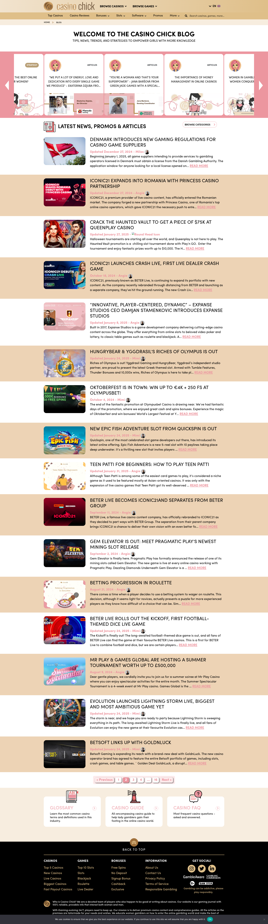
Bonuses (101, 15)
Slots (119, 15)
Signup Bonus (120, 878)
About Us (151, 867)
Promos (158, 15)
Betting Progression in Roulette (131, 583)
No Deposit (119, 873)
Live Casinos (52, 878)
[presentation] (7, 84)
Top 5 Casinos (53, 867)
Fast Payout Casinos (58, 889)
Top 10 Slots (86, 867)
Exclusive (117, 889)
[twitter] (202, 869)
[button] (200, 125)
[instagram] (191, 869)
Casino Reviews (79, 15)
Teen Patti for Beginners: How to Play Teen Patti (149, 464)
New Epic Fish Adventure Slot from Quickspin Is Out (153, 429)
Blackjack (84, 878)
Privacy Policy (155, 878)
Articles (92, 65)
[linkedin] (212, 869)
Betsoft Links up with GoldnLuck (130, 743)
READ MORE (199, 166)
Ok (210, 919)
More (173, 15)
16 (155, 780)
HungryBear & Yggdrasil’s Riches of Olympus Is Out (154, 352)
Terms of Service (157, 884)
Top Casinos (55, 15)
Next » (167, 780)
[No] (264, 919)
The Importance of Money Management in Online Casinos (194, 79)
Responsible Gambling (161, 889)
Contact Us (153, 873)
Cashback (118, 884)
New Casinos (53, 873)
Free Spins (118, 867)
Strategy (32, 65)
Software (137, 15)
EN (214, 6)
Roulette (83, 884)
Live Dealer (85, 889)
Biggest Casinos (55, 884)
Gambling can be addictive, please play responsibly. (203, 890)
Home (47, 22)
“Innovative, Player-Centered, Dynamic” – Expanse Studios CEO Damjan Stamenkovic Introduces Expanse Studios (156, 311)
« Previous (104, 780)
